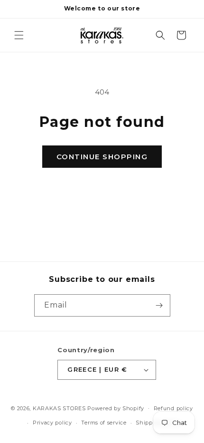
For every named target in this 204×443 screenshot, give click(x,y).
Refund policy (173, 408)
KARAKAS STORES (59, 407)
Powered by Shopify (115, 407)
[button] (19, 35)
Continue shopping (102, 156)
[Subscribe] (159, 305)
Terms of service (103, 422)
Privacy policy (52, 422)
